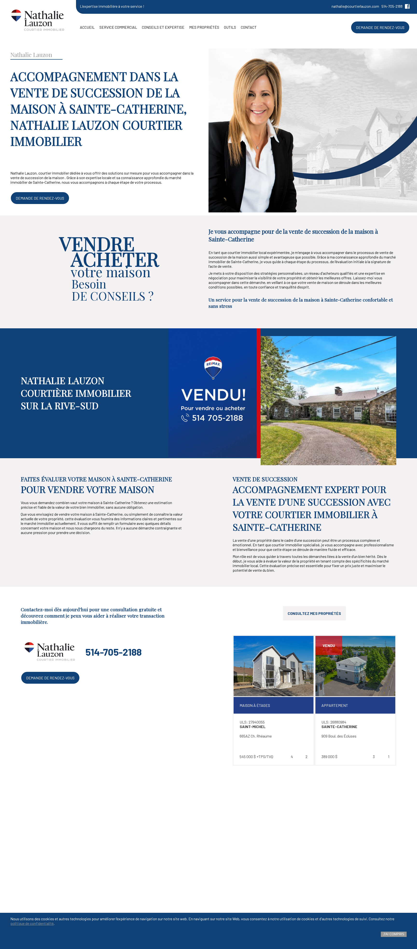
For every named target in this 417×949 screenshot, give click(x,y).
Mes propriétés (204, 27)
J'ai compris (393, 934)
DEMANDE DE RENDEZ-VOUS (380, 27)
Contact (249, 27)
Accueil (87, 27)
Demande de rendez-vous (40, 198)
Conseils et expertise (163, 27)
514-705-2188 (392, 6)
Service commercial (118, 27)
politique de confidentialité (32, 923)
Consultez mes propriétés (314, 613)
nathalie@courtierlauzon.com (355, 6)
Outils (230, 27)
